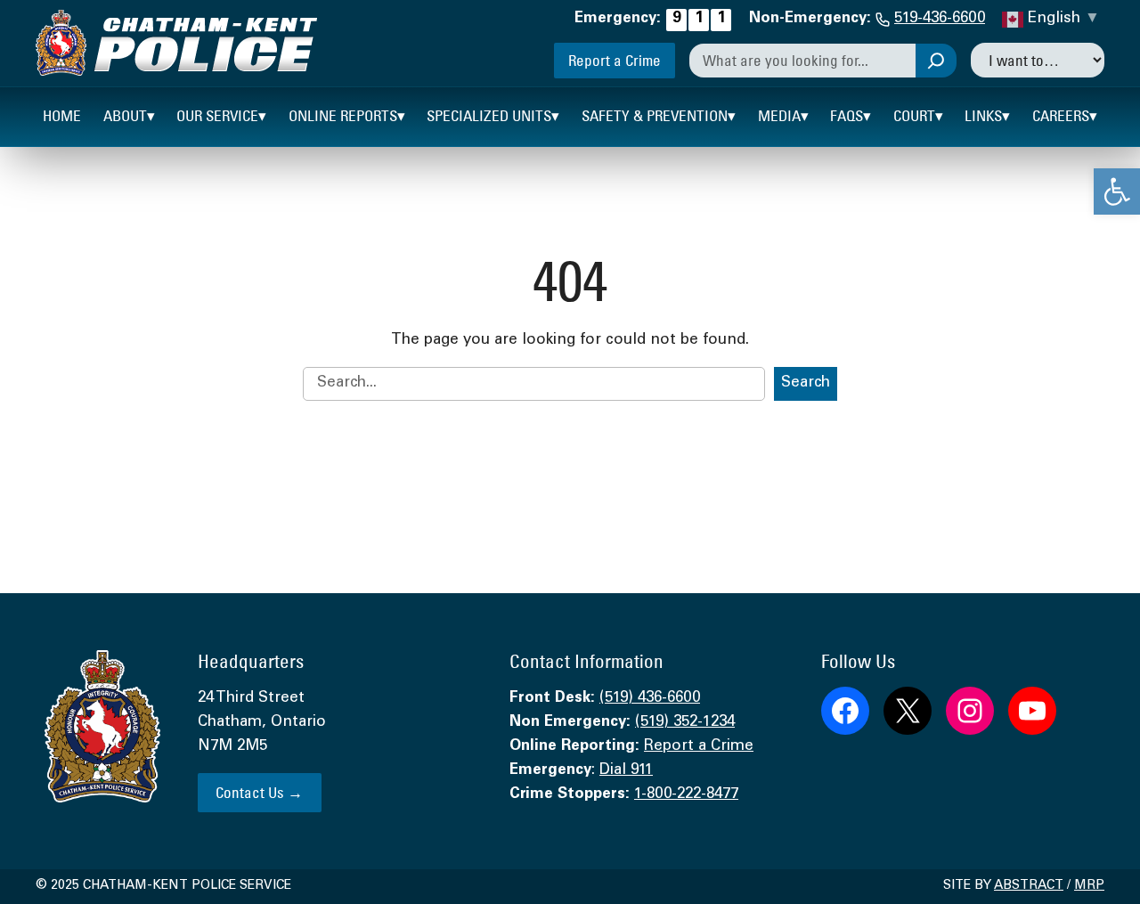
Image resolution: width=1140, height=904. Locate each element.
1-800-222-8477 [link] (686, 794)
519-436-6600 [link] (939, 19)
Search (805, 383)
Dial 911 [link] (626, 770)
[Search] (936, 60)
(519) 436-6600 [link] (649, 698)
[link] (1117, 191)
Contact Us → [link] (259, 792)
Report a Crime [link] (614, 60)
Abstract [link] (1028, 886)
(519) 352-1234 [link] (685, 722)
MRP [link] (1089, 886)
